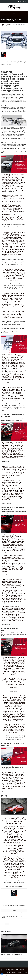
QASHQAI (10, 191)
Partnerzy (20, 972)
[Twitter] (26, 1)
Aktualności (4, 66)
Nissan (6, 924)
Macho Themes (9, 970)
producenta (19, 886)
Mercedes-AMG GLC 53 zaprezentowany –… (12, 954)
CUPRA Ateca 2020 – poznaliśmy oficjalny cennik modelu (12, 917)
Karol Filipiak (4, 59)
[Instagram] (21, 1)
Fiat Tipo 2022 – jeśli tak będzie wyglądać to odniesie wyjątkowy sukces (15, 913)
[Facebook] (18, 1)
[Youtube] (23, 1)
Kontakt (25, 972)
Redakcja (9, 972)
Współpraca (14, 972)
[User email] (14, 910)
